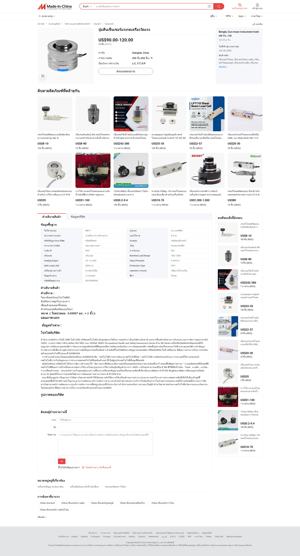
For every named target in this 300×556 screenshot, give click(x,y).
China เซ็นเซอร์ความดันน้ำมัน (54, 509)
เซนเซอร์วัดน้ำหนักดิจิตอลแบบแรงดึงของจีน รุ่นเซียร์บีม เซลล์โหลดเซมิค (249, 319)
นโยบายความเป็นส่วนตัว (142, 533)
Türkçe (208, 536)
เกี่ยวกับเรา (92, 533)
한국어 (173, 536)
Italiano (132, 536)
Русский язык (119, 536)
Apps (240, 16)
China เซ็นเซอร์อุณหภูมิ (102, 502)
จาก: (53, 419)
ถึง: (55, 427)
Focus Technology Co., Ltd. (152, 542)
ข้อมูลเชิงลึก (207, 533)
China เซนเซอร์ (47, 502)
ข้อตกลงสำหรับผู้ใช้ (121, 533)
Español (84, 536)
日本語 (182, 536)
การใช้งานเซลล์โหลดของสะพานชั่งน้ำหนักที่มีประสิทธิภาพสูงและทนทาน (250, 390)
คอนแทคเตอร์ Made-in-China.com (170, 533)
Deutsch (141, 536)
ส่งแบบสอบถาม (125, 71)
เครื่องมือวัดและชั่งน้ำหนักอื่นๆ (84, 486)
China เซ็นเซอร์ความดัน (73, 502)
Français (106, 536)
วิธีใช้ (228, 16)
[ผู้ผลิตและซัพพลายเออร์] (55, 6)
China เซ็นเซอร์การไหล (163, 502)
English (74, 536)
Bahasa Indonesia (234, 536)
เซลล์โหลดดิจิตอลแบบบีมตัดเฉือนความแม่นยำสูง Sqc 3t (249, 225)
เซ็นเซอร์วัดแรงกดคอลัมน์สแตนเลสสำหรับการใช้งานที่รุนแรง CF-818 (250, 366)
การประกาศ (105, 533)
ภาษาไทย (198, 536)
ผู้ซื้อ (212, 16)
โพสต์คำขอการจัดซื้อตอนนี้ (96, 467)
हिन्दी (189, 536)
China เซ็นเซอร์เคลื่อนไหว (132, 502)
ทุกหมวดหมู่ (47, 16)
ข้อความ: (51, 434)
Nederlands (153, 536)
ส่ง (61, 461)
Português (95, 536)
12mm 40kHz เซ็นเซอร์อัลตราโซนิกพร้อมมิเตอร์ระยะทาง (249, 413)
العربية (164, 536)
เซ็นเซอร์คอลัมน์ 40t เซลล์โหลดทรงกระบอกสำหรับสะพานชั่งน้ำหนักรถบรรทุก (250, 249)
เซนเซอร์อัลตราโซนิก (115, 486)
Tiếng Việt (219, 536)
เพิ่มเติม (222, 66)
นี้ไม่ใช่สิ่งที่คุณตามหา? (69, 467)
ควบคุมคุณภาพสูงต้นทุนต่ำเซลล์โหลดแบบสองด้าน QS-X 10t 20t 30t (250, 296)
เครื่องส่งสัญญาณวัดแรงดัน (51, 486)
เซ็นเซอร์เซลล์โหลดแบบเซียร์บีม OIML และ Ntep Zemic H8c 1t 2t (250, 343)
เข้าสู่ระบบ (257, 8)
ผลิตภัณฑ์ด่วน (193, 533)
